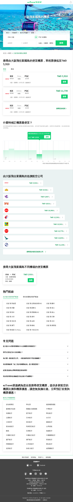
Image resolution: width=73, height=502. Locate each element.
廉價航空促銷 (10, 409)
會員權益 (33, 457)
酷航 (7, 431)
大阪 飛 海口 (50, 308)
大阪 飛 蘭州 (50, 303)
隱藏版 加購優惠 (31, 409)
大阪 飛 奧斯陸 (51, 325)
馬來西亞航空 (30, 426)
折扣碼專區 (10, 404)
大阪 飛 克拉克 (11, 321)
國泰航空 (49, 422)
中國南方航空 (30, 435)
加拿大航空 (30, 448)
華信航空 (49, 413)
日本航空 (29, 418)
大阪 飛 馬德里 (11, 303)
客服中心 (41, 457)
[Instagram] (35, 473)
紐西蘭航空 (50, 448)
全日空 (48, 418)
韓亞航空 (29, 422)
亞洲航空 (29, 431)
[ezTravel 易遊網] (36, 2)
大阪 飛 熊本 (10, 312)
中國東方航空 (10, 435)
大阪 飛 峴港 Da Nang (13, 330)
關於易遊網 (25, 457)
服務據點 (48, 457)
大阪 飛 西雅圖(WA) (32, 312)
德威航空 (49, 431)
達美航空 (9, 448)
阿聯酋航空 (10, 444)
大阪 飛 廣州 (30, 317)
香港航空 (49, 440)
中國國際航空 (50, 435)
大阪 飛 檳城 (30, 325)
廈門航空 (9, 440)
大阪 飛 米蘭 (10, 308)
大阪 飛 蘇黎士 (31, 308)
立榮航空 (9, 418)
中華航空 (49, 409)
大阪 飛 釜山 (50, 312)
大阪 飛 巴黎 (50, 317)
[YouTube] (30, 473)
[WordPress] (40, 473)
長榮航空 (9, 413)
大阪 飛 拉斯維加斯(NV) (34, 303)
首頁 (4, 53)
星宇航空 (29, 413)
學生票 (28, 404)
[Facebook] (25, 473)
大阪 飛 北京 (50, 321)
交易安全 (45, 500)
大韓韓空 (9, 422)
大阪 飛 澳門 (10, 325)
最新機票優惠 (50, 404)
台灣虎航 (49, 426)
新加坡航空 (10, 426)
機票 (9, 53)
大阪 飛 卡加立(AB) (32, 330)
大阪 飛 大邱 (10, 317)
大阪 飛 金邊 (30, 321)
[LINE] (45, 473)
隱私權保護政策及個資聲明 (33, 500)
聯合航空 (49, 444)
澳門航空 (29, 440)
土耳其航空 (30, 444)
